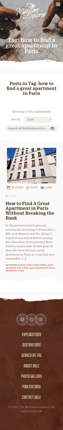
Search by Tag (31, 355)
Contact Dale (31, 397)
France (30, 265)
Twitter (31, 319)
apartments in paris (15, 265)
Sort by (16, 119)
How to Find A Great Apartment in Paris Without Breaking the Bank (29, 211)
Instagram (40, 319)
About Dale (31, 365)
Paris (13, 196)
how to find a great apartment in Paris (36, 268)
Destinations (31, 344)
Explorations (31, 334)
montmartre (11, 270)
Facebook (22, 319)
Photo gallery (31, 376)
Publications (31, 386)
